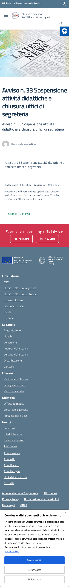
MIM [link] (6, 282)
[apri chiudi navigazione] (6, 16)
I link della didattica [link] (15, 477)
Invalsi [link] (8, 312)
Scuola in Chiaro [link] (13, 300)
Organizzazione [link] (13, 360)
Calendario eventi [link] (14, 440)
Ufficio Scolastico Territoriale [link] (20, 294)
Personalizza (34, 570)
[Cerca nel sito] (60, 23)
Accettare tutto (34, 560)
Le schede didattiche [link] (16, 409)
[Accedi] (64, 4)
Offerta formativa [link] (14, 403)
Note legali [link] (8, 505)
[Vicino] (65, 512)
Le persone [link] (10, 342)
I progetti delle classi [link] (16, 415)
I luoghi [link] (8, 336)
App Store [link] (23, 239)
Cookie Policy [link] (12, 551)
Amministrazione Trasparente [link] (20, 493)
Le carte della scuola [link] (16, 354)
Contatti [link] (9, 483)
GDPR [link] (23, 505)
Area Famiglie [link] (12, 471)
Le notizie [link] (9, 428)
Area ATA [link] (9, 459)
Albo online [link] (10, 446)
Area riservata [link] (12, 453)
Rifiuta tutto (34, 579)
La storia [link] (9, 366)
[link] (64, 31)
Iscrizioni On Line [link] (14, 306)
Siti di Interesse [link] (13, 434)
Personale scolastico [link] (16, 379)
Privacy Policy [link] (10, 499)
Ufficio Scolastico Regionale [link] (20, 288)
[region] (34, 548)
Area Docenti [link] (11, 465)
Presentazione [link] (12, 330)
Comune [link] (9, 318)
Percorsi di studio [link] (14, 391)
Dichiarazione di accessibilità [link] (41, 499)
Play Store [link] (49, 239)
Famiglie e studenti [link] (15, 385)
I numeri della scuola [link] (16, 348)
